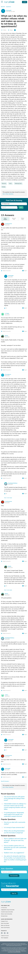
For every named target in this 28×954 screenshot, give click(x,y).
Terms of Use (18, 950)
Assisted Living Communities (7, 911)
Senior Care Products (5, 927)
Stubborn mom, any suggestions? (14, 853)
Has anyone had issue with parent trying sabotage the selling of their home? (14, 798)
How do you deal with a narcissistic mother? (14, 823)
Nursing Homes (4, 916)
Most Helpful (5, 219)
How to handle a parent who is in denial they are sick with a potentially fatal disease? (15, 847)
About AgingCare (4, 937)
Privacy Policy (23, 950)
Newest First (14, 219)
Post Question (14, 875)
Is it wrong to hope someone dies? (14, 827)
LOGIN (24, 2)
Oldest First (22, 219)
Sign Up (14, 893)
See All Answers (5, 781)
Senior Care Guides (5, 923)
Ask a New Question (8, 194)
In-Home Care (4, 907)
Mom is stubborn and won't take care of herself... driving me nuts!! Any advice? (15, 840)
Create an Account (5, 935)
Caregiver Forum (4, 921)
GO (21, 207)
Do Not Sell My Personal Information (14, 951)
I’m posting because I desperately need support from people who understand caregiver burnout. (14, 814)
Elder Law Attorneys (5, 925)
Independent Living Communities (7, 909)
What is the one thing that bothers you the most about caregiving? (14, 832)
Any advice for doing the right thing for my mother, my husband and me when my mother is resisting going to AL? (15, 859)
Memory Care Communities (6, 914)
